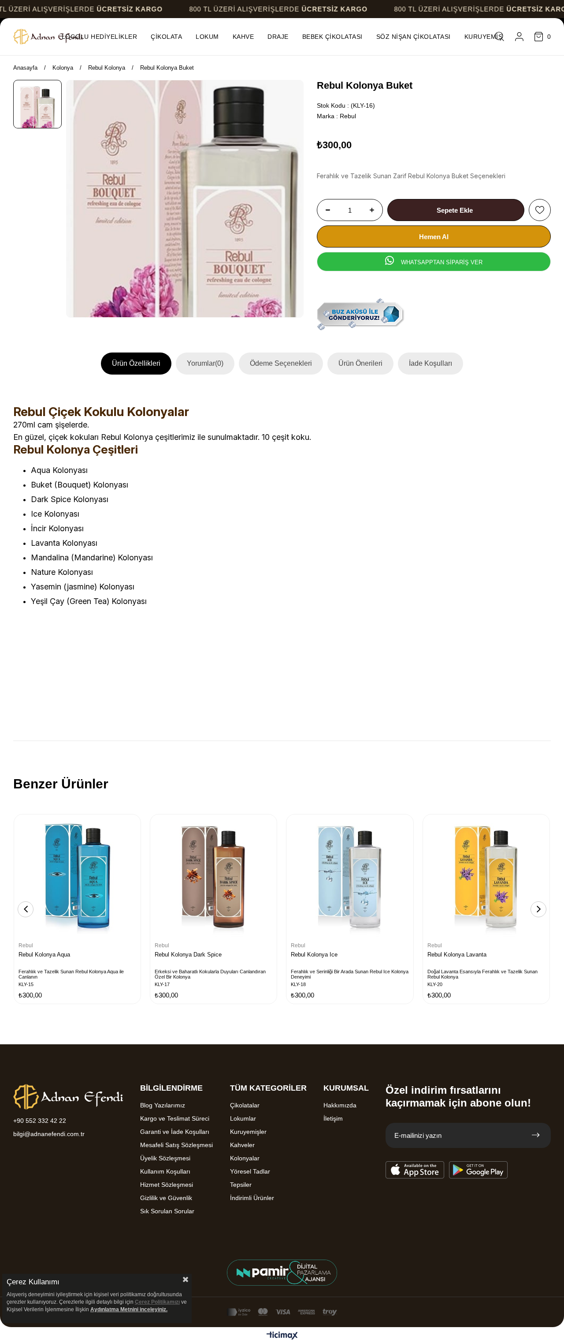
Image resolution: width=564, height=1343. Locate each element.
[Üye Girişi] (519, 36)
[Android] (478, 1170)
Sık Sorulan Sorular (167, 1211)
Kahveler (242, 1144)
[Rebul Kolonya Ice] (349, 878)
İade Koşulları (430, 363)
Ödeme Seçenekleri (281, 363)
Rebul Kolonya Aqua (44, 954)
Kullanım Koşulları (165, 1171)
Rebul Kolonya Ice (314, 954)
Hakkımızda (339, 1105)
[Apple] (415, 1170)
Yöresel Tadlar (250, 1171)
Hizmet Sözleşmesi (166, 1184)
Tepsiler (241, 1184)
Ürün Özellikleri (136, 363)
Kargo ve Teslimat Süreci (174, 1118)
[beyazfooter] (282, 1273)
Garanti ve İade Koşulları (174, 1131)
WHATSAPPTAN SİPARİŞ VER (440, 262)
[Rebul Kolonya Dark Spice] (213, 878)
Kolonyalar (245, 1158)
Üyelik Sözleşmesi (165, 1158)
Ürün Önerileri (360, 363)
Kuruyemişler (248, 1131)
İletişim (333, 1118)
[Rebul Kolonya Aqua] (77, 878)
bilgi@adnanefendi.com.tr (49, 1133)
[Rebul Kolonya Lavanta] (486, 878)
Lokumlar (243, 1118)
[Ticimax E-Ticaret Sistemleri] (282, 1336)
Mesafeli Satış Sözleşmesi (176, 1144)
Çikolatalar (245, 1105)
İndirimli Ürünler (252, 1197)
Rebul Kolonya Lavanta (456, 954)
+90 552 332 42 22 (39, 1120)
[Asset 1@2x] (68, 1097)
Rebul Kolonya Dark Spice (188, 954)
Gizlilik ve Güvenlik (166, 1197)
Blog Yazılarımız (162, 1105)
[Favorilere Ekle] (540, 210)
